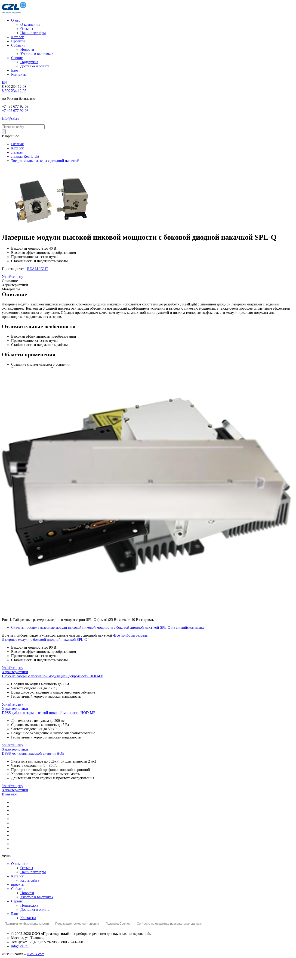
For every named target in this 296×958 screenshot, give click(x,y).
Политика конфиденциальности (27, 923)
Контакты (28, 918)
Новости (27, 893)
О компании (21, 864)
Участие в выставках (36, 897)
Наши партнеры (33, 872)
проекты (18, 884)
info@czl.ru (19, 946)
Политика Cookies (117, 923)
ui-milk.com (35, 954)
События (18, 889)
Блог (14, 914)
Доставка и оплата (34, 909)
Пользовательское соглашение (77, 923)
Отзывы (26, 868)
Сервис (17, 901)
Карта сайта (29, 880)
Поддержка (29, 905)
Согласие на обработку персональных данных (169, 923)
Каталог (17, 876)
